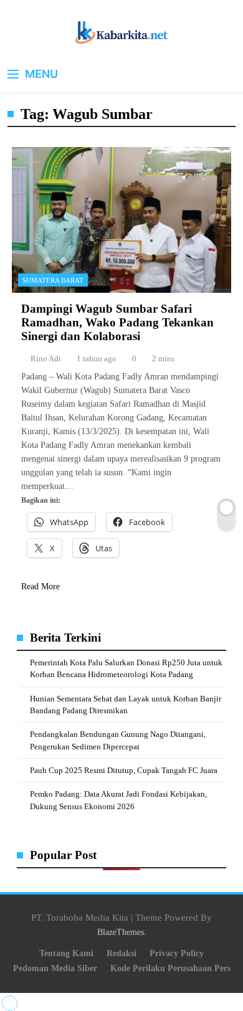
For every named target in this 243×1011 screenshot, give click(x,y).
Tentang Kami (66, 953)
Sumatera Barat (52, 280)
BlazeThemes (120, 932)
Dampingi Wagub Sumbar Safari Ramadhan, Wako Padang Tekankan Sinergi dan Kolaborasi (117, 322)
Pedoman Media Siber (55, 968)
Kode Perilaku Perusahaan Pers (170, 968)
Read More (40, 586)
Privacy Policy (177, 953)
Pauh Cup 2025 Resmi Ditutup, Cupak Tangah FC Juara (123, 770)
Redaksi (121, 953)
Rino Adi (46, 358)
